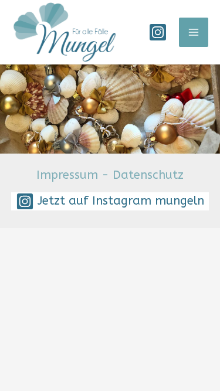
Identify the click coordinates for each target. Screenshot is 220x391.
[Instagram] (157, 32)
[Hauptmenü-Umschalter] (193, 32)
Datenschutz (148, 175)
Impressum (67, 175)
